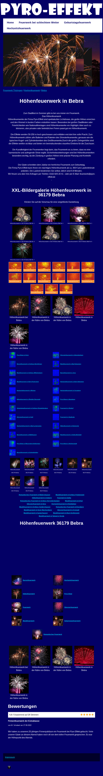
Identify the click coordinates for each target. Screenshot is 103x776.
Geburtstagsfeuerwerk (77, 22)
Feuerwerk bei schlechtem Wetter (39, 22)
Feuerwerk (27, 607)
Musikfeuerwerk (28, 621)
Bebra (44, 90)
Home (10, 22)
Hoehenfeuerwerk (32, 90)
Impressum (10, 757)
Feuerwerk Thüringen (12, 90)
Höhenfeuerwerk (29, 594)
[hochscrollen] (9, 767)
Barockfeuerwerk (29, 580)
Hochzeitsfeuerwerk (19, 28)
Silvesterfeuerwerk (71, 607)
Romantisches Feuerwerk (53, 634)
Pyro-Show (68, 594)
